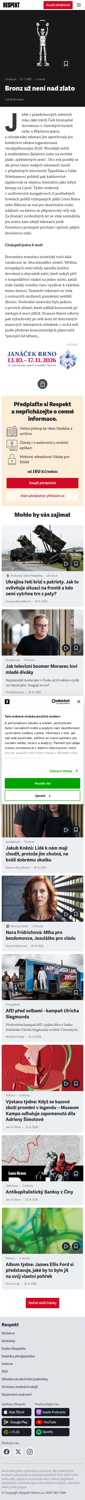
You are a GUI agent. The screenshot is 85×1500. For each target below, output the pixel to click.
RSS (5, 1372)
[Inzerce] (42, 359)
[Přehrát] (66, 564)
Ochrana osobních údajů (20, 1387)
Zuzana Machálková (18, 601)
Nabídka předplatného (18, 1356)
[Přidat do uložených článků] (76, 564)
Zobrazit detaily (61, 771)
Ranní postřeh (19, 926)
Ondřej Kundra (15, 692)
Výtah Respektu (32, 575)
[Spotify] (52, 1432)
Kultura (10, 1095)
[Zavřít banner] (78, 701)
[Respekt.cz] (11, 4)
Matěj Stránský (15, 1037)
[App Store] (17, 1412)
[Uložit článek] (66, 64)
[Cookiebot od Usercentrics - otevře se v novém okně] (52, 701)
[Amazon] (17, 1432)
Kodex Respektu (14, 1349)
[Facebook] (7, 1455)
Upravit (40, 795)
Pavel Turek (13, 1284)
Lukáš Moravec (14, 99)
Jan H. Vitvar (13, 1127)
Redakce (8, 1333)
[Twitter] (18, 1455)
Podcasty (16, 575)
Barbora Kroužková (18, 867)
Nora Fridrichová (16, 946)
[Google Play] (17, 1422)
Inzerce (7, 1364)
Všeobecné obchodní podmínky (25, 1379)
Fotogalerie (13, 1004)
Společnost (13, 660)
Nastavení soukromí (17, 1395)
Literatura (12, 1185)
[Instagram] (30, 1455)
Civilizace (10, 79)
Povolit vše (43, 783)
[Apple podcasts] (52, 1412)
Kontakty (8, 1341)
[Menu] (79, 5)
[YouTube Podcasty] (52, 1422)
